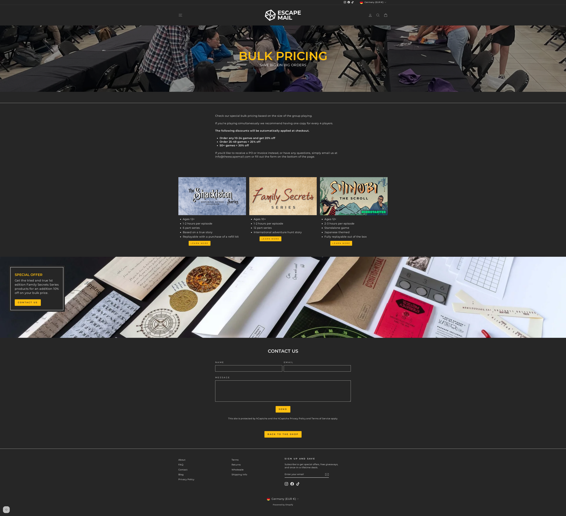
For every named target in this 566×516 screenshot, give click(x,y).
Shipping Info (239, 474)
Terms (235, 459)
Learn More (199, 243)
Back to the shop (283, 434)
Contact (182, 469)
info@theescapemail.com (233, 156)
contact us (28, 302)
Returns (236, 464)
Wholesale (238, 469)
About (181, 459)
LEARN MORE (270, 239)
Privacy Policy (298, 418)
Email (288, 362)
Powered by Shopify (283, 505)
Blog (181, 474)
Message (222, 377)
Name (219, 362)
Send (283, 409)
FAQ (180, 464)
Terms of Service (320, 418)
